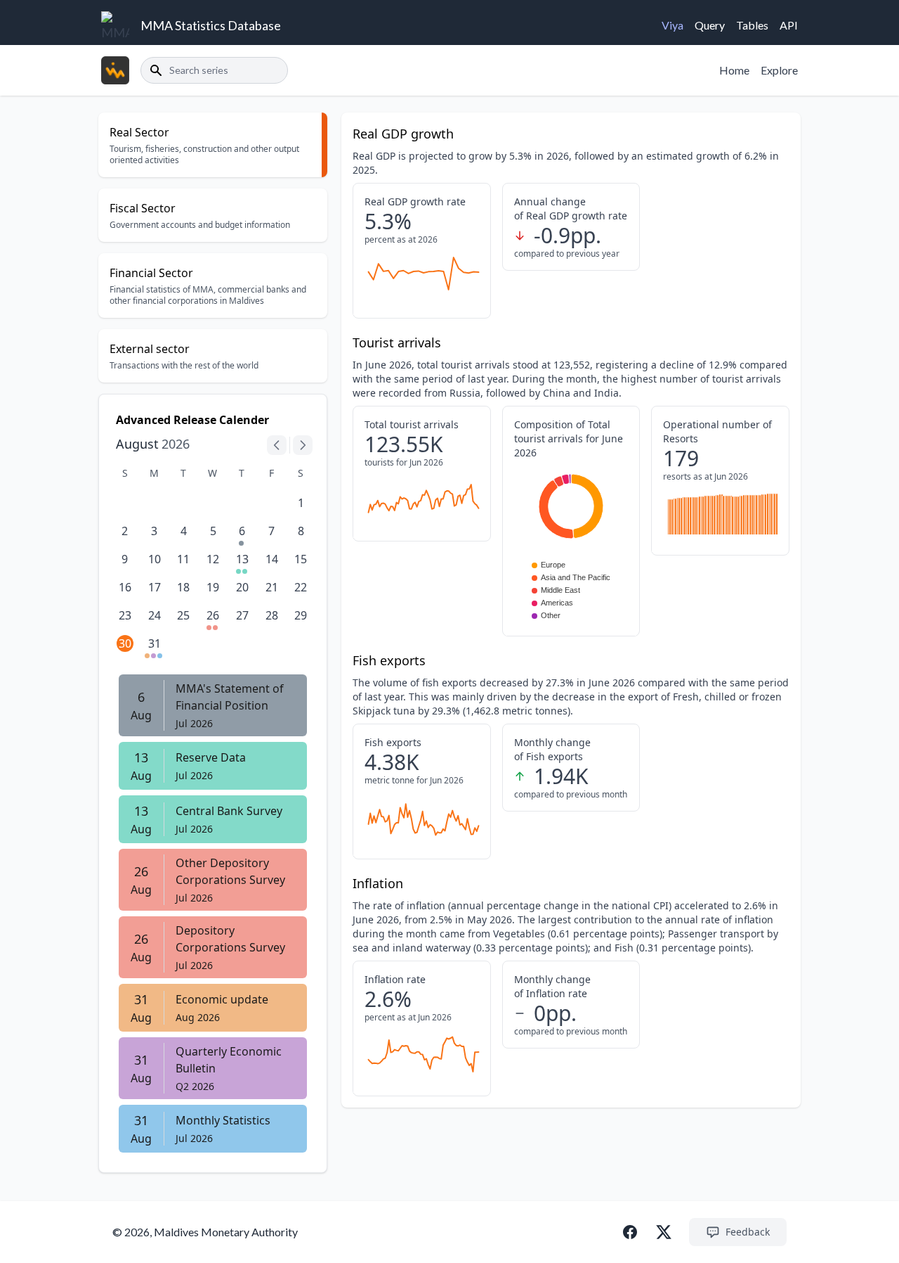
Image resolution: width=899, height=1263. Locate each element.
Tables (752, 25)
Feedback (748, 1231)
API (789, 25)
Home (734, 70)
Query (710, 25)
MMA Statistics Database (210, 25)
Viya (672, 25)
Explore (779, 70)
